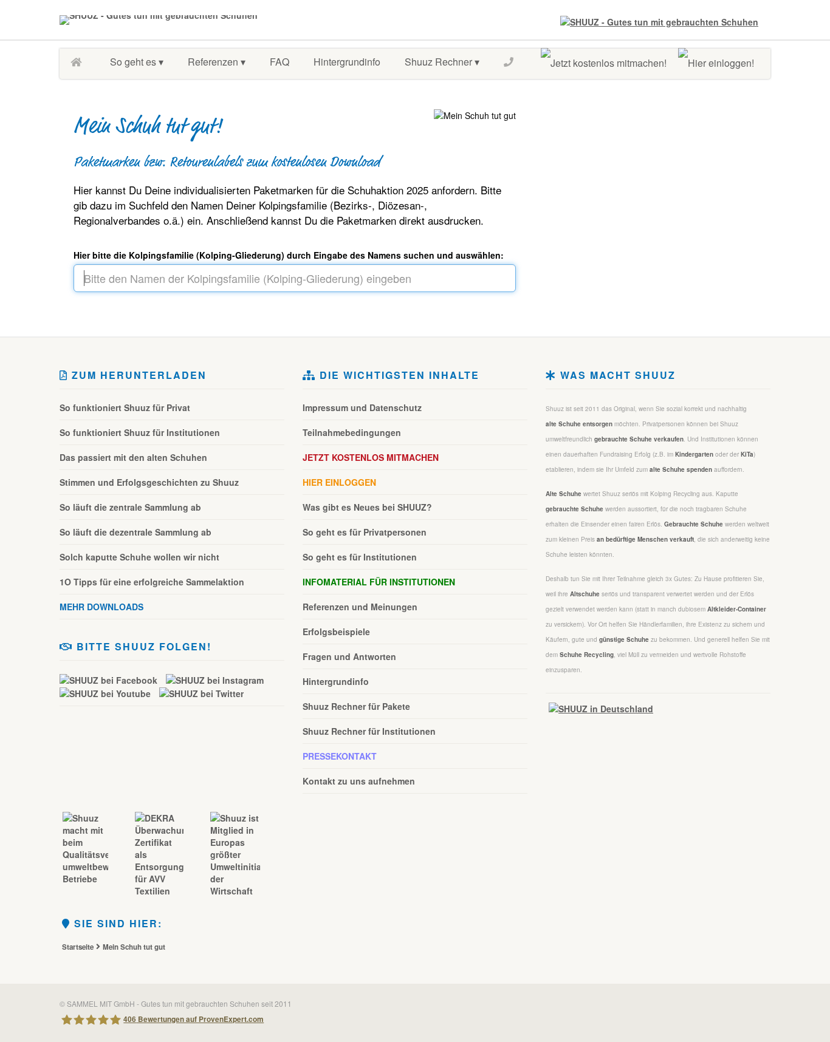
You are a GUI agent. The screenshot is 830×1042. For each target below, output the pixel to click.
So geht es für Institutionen (360, 557)
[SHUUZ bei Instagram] (218, 679)
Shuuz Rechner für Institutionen (369, 731)
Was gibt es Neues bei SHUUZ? (367, 507)
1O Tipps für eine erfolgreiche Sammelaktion (152, 582)
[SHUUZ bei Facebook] (111, 679)
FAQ (279, 62)
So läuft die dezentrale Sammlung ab (135, 532)
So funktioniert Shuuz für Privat (125, 407)
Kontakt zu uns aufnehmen (359, 781)
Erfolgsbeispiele (336, 631)
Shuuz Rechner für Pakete (356, 706)
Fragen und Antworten (349, 656)
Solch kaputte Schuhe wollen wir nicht (139, 557)
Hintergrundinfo (347, 62)
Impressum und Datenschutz (362, 407)
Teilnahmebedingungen (352, 432)
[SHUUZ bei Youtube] (108, 693)
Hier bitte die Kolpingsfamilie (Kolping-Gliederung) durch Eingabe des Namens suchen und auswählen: (289, 255)
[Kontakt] (511, 62)
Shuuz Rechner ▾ (442, 62)
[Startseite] (78, 62)
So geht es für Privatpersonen (365, 532)
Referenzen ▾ (216, 62)
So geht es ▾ (136, 62)
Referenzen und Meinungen (360, 607)
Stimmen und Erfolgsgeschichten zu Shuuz (149, 482)
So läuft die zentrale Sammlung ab (130, 507)
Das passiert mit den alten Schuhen (133, 457)
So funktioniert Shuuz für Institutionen (140, 432)
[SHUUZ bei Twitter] (201, 693)
